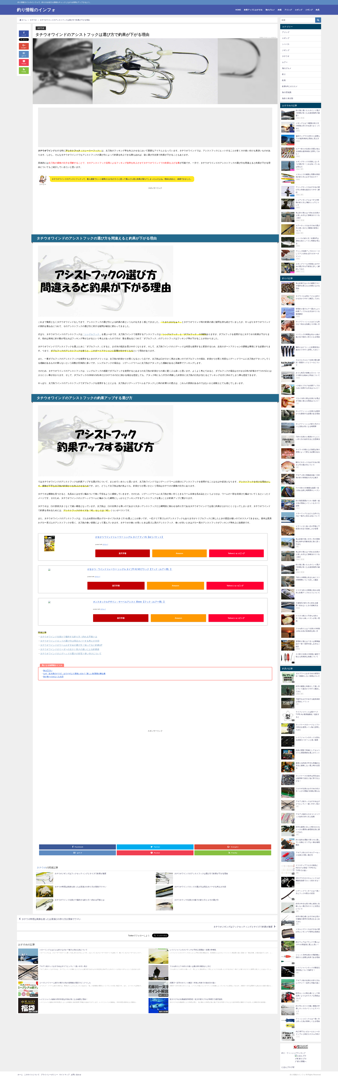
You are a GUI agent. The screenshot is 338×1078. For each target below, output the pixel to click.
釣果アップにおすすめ (253, 10)
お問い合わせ (76, 1074)
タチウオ (40, 28)
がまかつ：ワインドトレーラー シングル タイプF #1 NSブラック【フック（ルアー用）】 (129, 569)
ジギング (309, 10)
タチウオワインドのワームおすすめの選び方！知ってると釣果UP (71, 645)
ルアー (285, 62)
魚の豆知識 (286, 92)
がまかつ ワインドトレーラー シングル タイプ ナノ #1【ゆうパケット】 (129, 537)
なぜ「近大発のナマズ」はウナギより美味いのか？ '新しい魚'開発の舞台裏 (74, 673)
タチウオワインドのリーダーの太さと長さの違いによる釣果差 (69, 649)
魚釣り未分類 (287, 98)
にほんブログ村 (287, 1067)
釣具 (318, 10)
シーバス (285, 44)
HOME (238, 10)
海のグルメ (270, 10)
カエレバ (105, 544)
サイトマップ (64, 1074)
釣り (284, 74)
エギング (298, 10)
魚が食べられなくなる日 (53, 676)
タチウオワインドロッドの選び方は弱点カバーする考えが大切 (69, 641)
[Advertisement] (118, 127)
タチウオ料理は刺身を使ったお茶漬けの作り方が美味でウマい (51, 919)
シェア (24, 35)
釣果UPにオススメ (289, 86)
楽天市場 (122, 553)
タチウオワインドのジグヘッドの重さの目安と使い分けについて (70, 653)
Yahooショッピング (236, 553)
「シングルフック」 (91, 334)
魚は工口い (47, 670)
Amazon (179, 553)
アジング (288, 10)
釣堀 (279, 10)
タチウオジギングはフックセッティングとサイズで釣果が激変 (243, 927)
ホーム (20, 1074)
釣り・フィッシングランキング (293, 1053)
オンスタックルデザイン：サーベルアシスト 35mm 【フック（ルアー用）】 (129, 602)
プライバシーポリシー (49, 1074)
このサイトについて (31, 1074)
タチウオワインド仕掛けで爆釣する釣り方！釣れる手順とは (68, 637)
